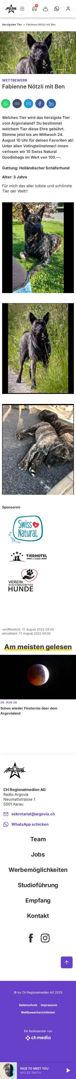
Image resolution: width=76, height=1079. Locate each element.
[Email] (28, 103)
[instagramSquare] (45, 938)
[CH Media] (38, 1037)
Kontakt (38, 915)
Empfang (38, 900)
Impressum (49, 1005)
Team (38, 839)
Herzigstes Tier (12, 24)
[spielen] (68, 1070)
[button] (56, 8)
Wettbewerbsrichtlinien (38, 1012)
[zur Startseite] (11, 8)
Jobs (38, 854)
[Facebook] (40, 103)
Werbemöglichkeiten (38, 869)
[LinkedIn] (51, 103)
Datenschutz (28, 1005)
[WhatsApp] (5, 103)
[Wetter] (45, 8)
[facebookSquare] (31, 938)
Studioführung (38, 885)
